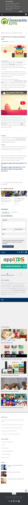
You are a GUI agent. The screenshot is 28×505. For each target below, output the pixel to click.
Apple (6, 33)
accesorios (17, 283)
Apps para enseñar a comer (7, 342)
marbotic (25, 288)
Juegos (22, 286)
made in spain (16, 182)
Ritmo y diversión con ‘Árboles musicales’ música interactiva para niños (6, 200)
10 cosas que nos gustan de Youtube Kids (10, 375)
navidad (11, 290)
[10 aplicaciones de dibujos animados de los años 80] (14, 400)
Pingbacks (15, 212)
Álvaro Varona (5, 41)
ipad (20, 286)
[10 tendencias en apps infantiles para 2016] (3, 481)
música (7, 290)
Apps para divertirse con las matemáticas (10, 391)
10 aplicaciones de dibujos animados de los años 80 (12, 407)
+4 (4, 182)
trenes (8, 294)
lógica (17, 288)
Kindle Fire (16, 33)
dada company (12, 285)
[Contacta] (26, 252)
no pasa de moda (4, 184)
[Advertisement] (14, 313)
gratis (14, 286)
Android (3, 33)
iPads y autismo (5, 448)
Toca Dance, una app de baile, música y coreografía (12, 424)
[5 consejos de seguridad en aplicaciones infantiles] (3, 467)
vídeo (14, 294)
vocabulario (11, 294)
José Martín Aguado (6, 454)
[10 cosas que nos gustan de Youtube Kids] (14, 367)
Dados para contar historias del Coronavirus (11, 434)
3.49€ (14, 283)
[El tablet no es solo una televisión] (3, 474)
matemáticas (3, 290)
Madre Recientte (5, 457)
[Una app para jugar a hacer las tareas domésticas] (14, 351)
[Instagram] (22, 252)
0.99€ (6, 283)
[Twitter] (19, 252)
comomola (24, 283)
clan (19, 283)
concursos (3, 285)
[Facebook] (17, 252)
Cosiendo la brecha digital (7, 442)
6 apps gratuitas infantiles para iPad (9, 431)
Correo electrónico (18, 229)
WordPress (13, 498)
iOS (12, 33)
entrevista (11, 286)
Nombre (4, 229)
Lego (6, 288)
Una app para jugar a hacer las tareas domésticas (11, 359)
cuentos (7, 182)
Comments (6, 212)
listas (14, 288)
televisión (16, 292)
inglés (17, 286)
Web (3, 234)
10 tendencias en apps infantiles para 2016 (15, 479)
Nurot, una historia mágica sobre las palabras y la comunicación (19, 200)
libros (11, 182)
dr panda (22, 285)
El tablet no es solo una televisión (14, 472)
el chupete (8, 286)
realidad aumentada (11, 292)
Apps (10, 33)
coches (21, 283)
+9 (3, 283)
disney (19, 285)
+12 (4, 283)
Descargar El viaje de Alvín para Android (12, 163)
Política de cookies (9, 9)
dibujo (16, 285)
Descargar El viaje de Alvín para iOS (11, 167)
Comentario (4, 220)
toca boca (20, 292)
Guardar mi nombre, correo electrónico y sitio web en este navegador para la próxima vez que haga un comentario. (13, 242)
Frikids (3, 445)
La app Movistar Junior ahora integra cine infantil (12, 427)
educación (3, 286)
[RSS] (24, 252)
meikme (21, 124)
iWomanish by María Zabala (7, 451)
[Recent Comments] (20, 273)
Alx (21, 498)
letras (8, 288)
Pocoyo (6, 292)
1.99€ (8, 283)
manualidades (20, 288)
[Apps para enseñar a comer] (14, 335)
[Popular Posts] (7, 273)
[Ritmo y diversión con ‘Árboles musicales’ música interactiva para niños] (7, 194)
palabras (2, 292)
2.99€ (11, 283)
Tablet (21, 33)
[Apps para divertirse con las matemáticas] (14, 384)
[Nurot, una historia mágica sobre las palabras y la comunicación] (20, 194)
